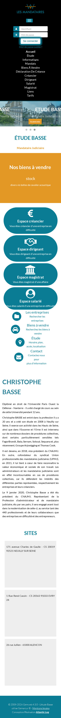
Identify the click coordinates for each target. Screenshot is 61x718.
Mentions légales (40, 708)
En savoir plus (13, 121)
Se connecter (30, 41)
